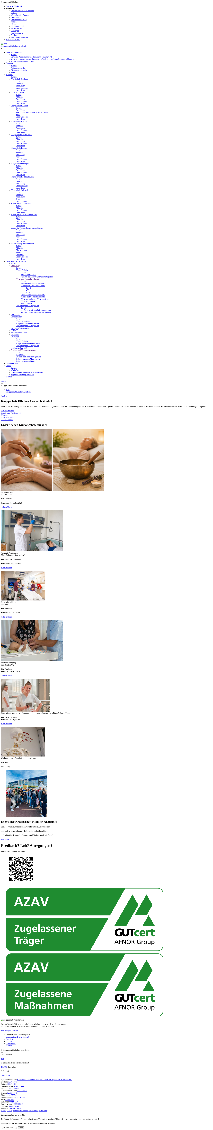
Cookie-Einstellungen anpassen (18, 1035)
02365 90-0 (9, 1100)
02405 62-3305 (15, 1108)
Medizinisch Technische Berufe (33, 286)
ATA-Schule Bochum (19, 79)
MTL (28, 290)
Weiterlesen (5, 839)
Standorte (9, 75)
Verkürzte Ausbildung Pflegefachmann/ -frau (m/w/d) (31, 57)
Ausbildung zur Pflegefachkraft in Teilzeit (32, 112)
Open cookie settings (9, 1128)
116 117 (4, 1067)
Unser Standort (21, 88)
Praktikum (15, 335)
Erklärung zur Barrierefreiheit (17, 1037)
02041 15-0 (11, 1084)
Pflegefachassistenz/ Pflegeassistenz (34, 299)
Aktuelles (19, 83)
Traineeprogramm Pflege (25, 361)
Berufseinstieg (16, 317)
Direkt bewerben (12, 363)
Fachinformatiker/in (28, 275)
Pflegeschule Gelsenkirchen (21, 135)
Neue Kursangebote (13, 52)
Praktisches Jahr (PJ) (19, 348)
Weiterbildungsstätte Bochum (22, 243)
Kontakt (9, 377)
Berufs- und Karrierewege (16, 261)
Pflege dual (20, 355)
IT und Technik (22, 270)
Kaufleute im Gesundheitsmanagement (36, 310)
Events (8, 366)
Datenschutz (11, 1043)
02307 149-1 (12, 1093)
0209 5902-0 (22, 1091)
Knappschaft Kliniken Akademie (14, 46)
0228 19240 (5, 1075)
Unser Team (20, 90)
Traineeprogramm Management (28, 359)
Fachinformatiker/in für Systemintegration (37, 277)
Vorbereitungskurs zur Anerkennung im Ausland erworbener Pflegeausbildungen (42, 59)
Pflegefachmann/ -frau (29, 301)
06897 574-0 (14, 1106)
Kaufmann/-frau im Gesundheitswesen (36, 312)
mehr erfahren (6, 507)
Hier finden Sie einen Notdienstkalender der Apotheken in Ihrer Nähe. (44, 1080)
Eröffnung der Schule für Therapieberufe (27, 372)
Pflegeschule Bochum (19, 106)
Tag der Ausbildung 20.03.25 (22, 374)
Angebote (19, 252)
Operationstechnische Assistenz (33, 295)
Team (13, 72)
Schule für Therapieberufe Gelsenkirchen (27, 228)
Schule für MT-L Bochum (21, 203)
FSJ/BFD (14, 330)
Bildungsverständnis (19, 70)
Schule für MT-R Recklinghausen (24, 215)
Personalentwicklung (19, 332)
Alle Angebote (21, 250)
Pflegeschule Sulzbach (19, 190)
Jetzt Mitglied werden (9, 1030)
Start (7, 390)
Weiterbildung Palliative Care (22, 61)
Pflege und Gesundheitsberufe (27, 279)
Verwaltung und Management (27, 306)
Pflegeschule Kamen (19, 148)
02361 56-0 (18, 1104)
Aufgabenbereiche (18, 68)
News (18, 115)
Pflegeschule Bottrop (19, 121)
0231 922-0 (13, 1088)
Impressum (10, 1041)
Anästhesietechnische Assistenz (33, 283)
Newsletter (10, 1039)
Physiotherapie (26, 303)
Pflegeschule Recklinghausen (22, 177)
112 (2, 1059)
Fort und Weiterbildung (20, 328)
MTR (28, 292)
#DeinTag (15, 370)
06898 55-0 (13, 1102)
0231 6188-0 (20, 1097)
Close (21, 1128)
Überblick (20, 255)
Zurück (14, 55)
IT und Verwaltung (23, 321)
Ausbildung (20, 86)
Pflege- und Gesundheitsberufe (33, 297)
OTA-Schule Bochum (19, 92)
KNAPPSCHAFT (13, 40)
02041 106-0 (19, 1086)
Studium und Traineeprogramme (23, 350)
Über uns (9, 63)
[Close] (2, 1052)
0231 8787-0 (12, 1095)
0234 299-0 (12, 1082)
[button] (3, 1111)
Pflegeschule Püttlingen (20, 163)
